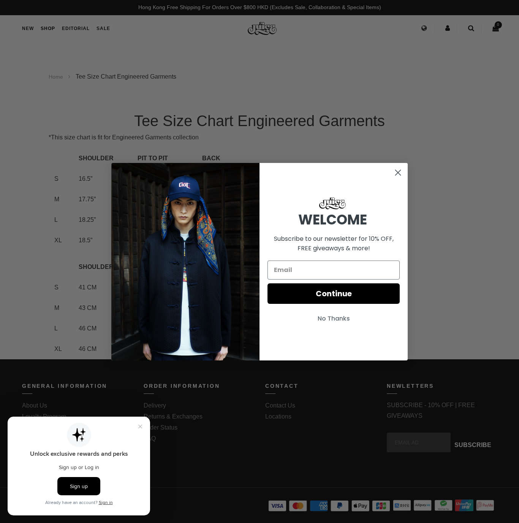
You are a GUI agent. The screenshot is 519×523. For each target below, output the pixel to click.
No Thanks (334, 318)
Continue (334, 293)
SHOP (48, 28)
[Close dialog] (398, 172)
